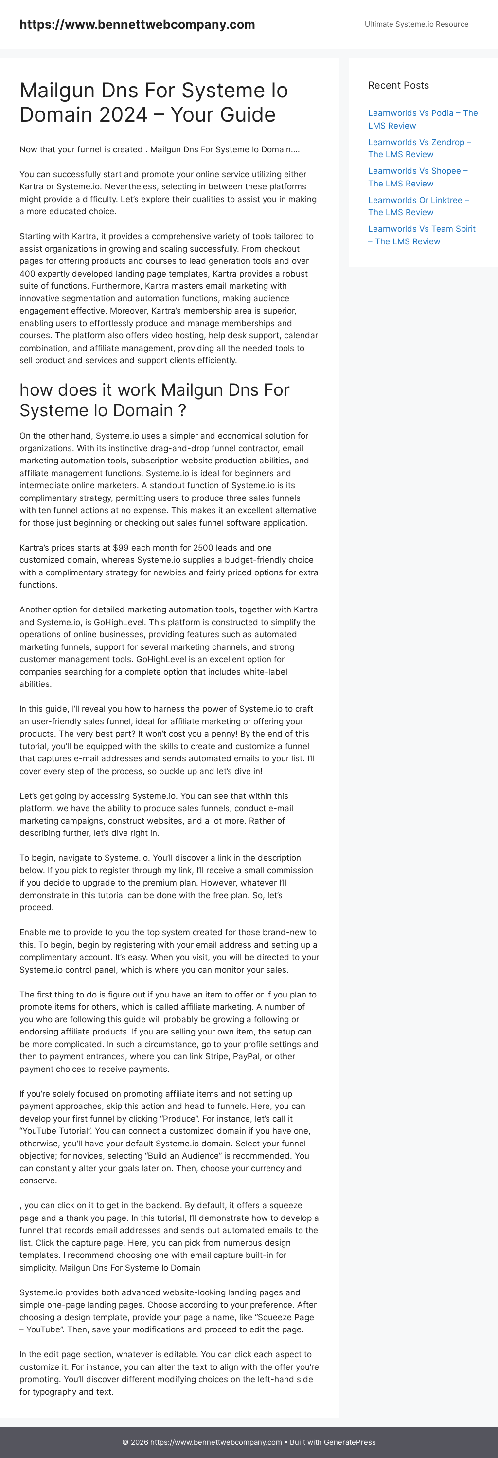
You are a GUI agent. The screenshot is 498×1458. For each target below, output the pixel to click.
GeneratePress (350, 1442)
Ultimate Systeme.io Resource (417, 24)
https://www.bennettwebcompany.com (137, 24)
